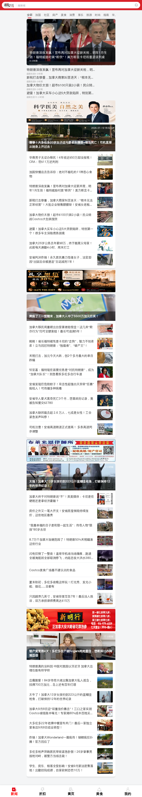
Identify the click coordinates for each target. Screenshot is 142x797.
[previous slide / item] (29, 42)
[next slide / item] (112, 42)
